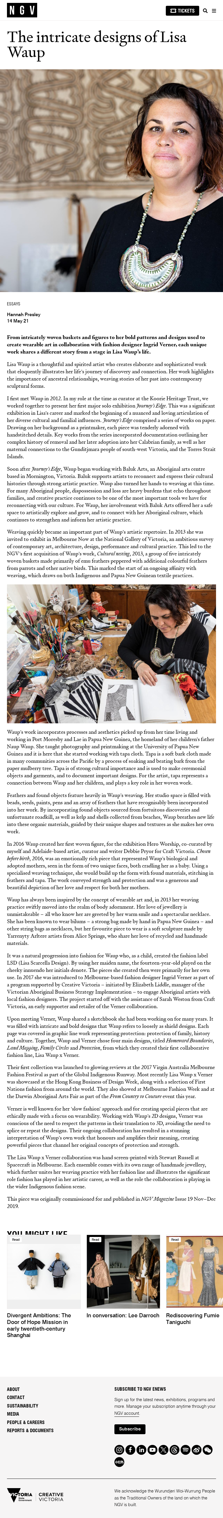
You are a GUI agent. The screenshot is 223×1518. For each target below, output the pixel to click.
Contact (16, 1397)
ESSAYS (13, 304)
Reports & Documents (30, 1430)
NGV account (126, 1414)
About (13, 1389)
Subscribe (130, 1429)
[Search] (205, 10)
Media (13, 1414)
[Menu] (213, 11)
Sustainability (22, 1406)
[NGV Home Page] (22, 10)
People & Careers (26, 1422)
